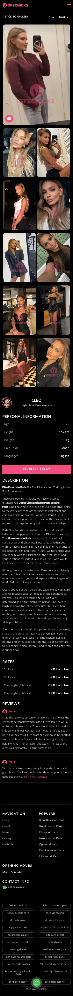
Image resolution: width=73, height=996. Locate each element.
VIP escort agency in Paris (54, 964)
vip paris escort (18, 920)
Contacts (7, 844)
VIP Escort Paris (18, 905)
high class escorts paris (18, 957)
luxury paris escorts (18, 942)
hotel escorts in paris (18, 964)
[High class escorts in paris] (17, 5)
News (5, 832)
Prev (51, 17)
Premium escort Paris (51, 850)
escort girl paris (18, 949)
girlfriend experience (35, 776)
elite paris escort (55, 935)
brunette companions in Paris (18, 973)
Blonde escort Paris (50, 826)
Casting (6, 838)
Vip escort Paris (48, 844)
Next (62, 17)
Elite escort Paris (49, 856)
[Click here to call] (36, 983)
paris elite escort (18, 982)
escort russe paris (55, 957)
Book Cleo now (36, 469)
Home (6, 820)
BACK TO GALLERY (17, 16)
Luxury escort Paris (50, 838)
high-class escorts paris (55, 905)
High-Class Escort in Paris (54, 927)
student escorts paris (54, 949)
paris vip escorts (55, 913)
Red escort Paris (48, 832)
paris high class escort (55, 971)
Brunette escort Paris (51, 820)
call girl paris (55, 942)
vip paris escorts (18, 927)
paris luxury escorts (36, 989)
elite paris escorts (55, 982)
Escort (6, 826)
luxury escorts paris (18, 913)
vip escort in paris (54, 920)
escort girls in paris (18, 935)
